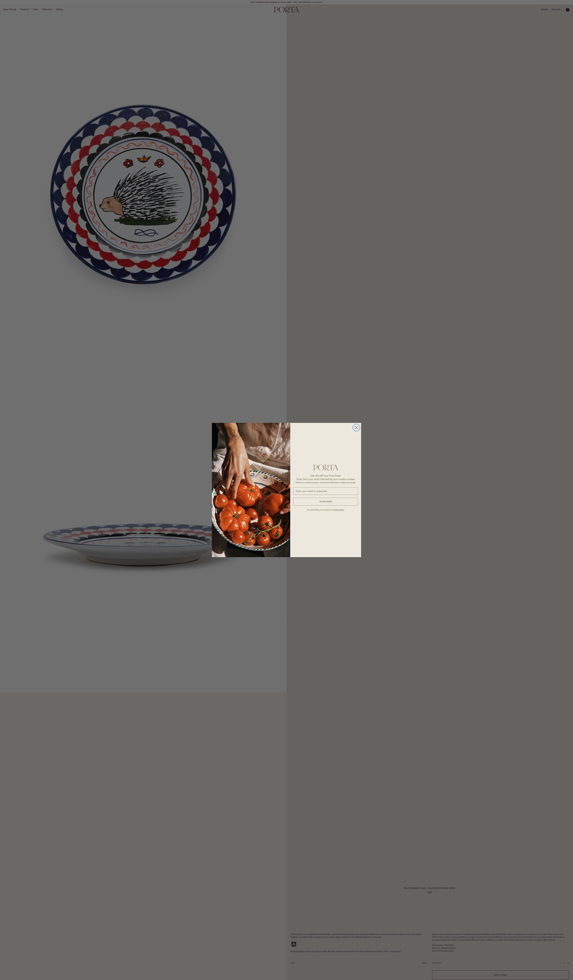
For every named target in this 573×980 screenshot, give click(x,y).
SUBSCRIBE (325, 501)
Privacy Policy (338, 510)
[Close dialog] (356, 427)
